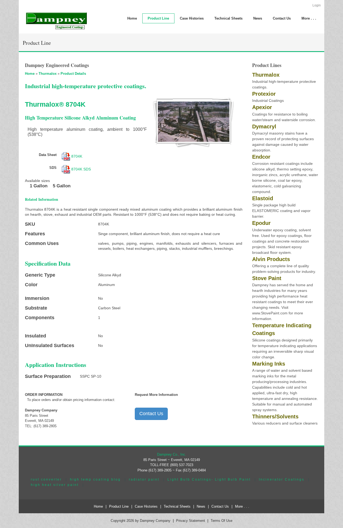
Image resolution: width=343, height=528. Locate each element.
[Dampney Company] (56, 20)
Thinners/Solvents (275, 416)
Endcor (261, 157)
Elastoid (262, 198)
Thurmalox (48, 74)
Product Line (119, 506)
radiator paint (144, 479)
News (201, 506)
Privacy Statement (190, 521)
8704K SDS (81, 169)
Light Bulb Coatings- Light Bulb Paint (209, 479)
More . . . (242, 506)
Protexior (264, 94)
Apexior (262, 107)
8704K (76, 156)
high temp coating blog (95, 479)
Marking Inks (268, 364)
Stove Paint (266, 278)
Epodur (261, 223)
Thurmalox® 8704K (55, 104)
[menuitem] (158, 18)
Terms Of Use (221, 521)
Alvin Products (271, 259)
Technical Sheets (177, 506)
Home (30, 74)
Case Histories (146, 506)
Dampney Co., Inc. (171, 454)
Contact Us (151, 413)
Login (316, 5)
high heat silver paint (55, 484)
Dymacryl (264, 126)
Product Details (73, 74)
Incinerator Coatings (281, 479)
